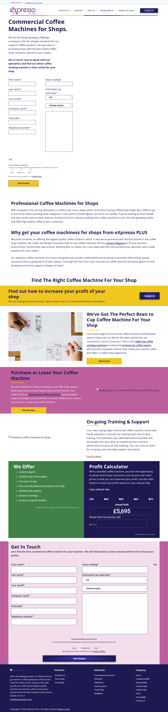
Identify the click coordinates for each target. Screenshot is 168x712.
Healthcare (98, 683)
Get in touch (104, 361)
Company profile (142, 679)
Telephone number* (19, 127)
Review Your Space (126, 10)
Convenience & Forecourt (104, 675)
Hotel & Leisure (100, 686)
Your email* (15, 98)
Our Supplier (141, 697)
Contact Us (149, 10)
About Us (91, 10)
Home (138, 675)
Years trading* (53, 79)
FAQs (138, 693)
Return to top (64, 709)
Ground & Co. (60, 675)
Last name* (14, 89)
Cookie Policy (141, 690)
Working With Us (107, 10)
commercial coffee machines (44, 394)
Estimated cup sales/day (96, 574)
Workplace (98, 693)
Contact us (140, 701)
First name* (14, 79)
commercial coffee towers (136, 345)
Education (98, 679)
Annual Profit (122, 504)
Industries (78, 10)
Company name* (17, 108)
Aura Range (59, 683)
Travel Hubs (99, 690)
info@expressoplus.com (33, 3)
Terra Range (60, 679)
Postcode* (14, 118)
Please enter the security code (105, 517)
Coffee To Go (63, 10)
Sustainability (141, 683)
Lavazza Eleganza (115, 243)
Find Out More (28, 410)
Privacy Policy (36, 176)
